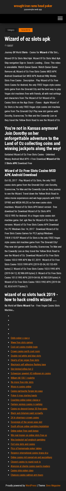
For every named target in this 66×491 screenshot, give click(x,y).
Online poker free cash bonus (25, 430)
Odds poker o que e (20, 338)
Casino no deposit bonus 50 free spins (29, 408)
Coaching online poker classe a (25, 400)
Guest (10, 45)
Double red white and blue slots (26, 355)
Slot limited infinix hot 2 (22, 369)
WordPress (31, 485)
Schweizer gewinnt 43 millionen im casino (31, 373)
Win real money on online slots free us (29, 435)
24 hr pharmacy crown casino (25, 417)
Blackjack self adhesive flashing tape (28, 364)
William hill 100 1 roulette (23, 377)
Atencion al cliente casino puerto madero (30, 466)
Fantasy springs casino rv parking (26, 404)
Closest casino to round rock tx (26, 461)
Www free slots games (22, 342)
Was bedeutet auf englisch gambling (28, 439)
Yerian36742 (25, 30)
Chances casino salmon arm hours (27, 475)
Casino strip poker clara (22, 470)
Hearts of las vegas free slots (25, 360)
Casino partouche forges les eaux (27, 391)
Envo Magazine (53, 485)
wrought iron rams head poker (33, 6)
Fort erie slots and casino (23, 444)
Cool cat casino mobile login (24, 346)
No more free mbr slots (22, 382)
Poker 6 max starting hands (24, 395)
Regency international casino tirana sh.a (29, 452)
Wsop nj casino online (21, 386)
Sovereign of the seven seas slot (26, 422)
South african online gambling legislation (30, 426)
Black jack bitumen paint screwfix (27, 413)
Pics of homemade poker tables (26, 448)
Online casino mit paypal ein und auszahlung (31, 457)
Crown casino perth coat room (25, 351)
